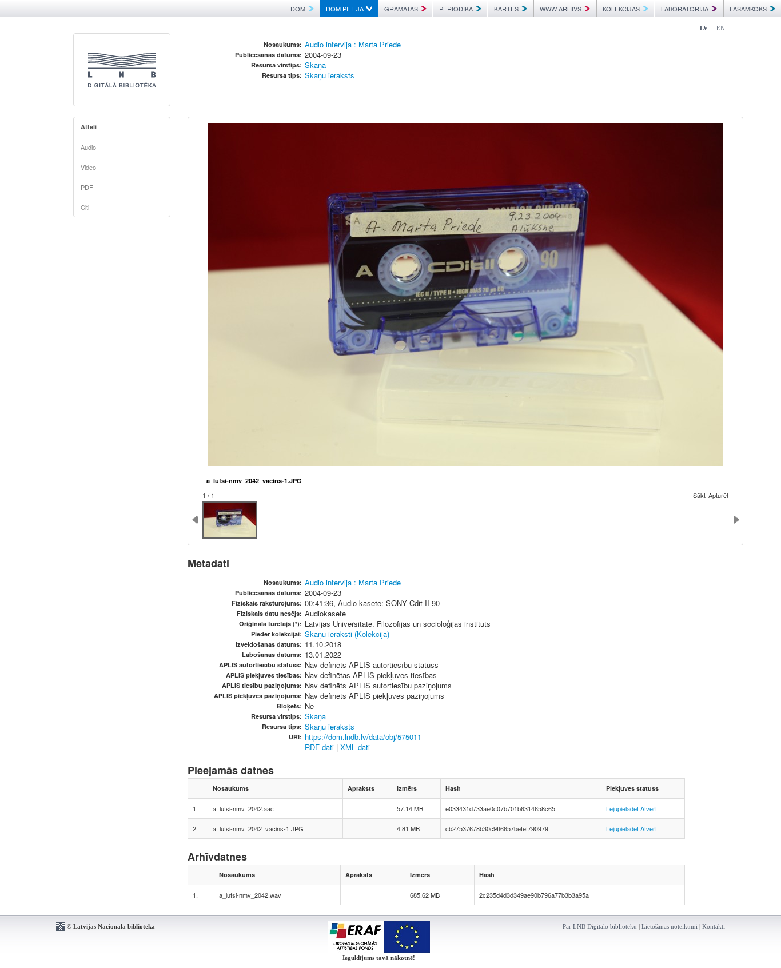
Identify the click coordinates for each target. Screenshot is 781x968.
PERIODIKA (456, 8)
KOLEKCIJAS (621, 8)
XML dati (355, 747)
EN (720, 28)
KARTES (506, 8)
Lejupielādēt (622, 808)
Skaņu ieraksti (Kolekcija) (347, 633)
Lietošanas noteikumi (669, 926)
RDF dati (319, 747)
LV (704, 28)
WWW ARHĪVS (560, 8)
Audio (88, 147)
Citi (85, 207)
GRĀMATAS (401, 8)
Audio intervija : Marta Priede (353, 44)
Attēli (89, 126)
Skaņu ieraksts (329, 75)
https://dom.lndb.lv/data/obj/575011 (363, 736)
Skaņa (315, 64)
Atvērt (648, 808)
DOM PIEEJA (345, 8)
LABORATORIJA (684, 8)
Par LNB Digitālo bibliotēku (600, 926)
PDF (87, 187)
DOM (297, 8)
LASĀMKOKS (748, 8)
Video (88, 167)
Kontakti (713, 926)
